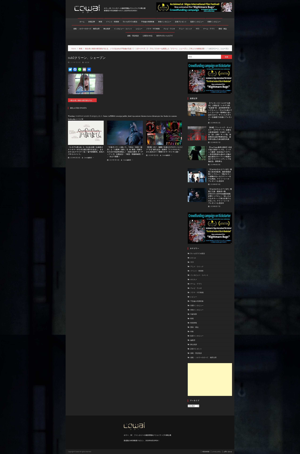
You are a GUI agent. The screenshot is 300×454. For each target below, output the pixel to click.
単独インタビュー (164, 22)
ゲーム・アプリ (209, 29)
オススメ (193, 279)
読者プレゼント (181, 22)
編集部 (192, 340)
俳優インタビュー (214, 22)
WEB (197, 29)
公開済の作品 (147, 36)
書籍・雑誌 (223, 29)
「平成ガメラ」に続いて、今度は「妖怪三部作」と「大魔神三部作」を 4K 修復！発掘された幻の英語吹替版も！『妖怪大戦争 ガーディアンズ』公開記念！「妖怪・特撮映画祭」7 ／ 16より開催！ (125, 151)
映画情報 (193, 323)
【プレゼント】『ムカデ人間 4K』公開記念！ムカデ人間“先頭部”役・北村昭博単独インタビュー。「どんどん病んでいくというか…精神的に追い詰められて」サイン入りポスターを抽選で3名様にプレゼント (220, 111)
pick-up (193, 258)
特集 (192, 331)
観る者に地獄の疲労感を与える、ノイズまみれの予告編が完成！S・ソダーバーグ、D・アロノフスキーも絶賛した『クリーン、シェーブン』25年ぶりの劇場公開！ (84, 100)
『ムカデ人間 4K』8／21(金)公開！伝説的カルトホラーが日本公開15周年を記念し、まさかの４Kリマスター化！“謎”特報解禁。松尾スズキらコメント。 (86, 150)
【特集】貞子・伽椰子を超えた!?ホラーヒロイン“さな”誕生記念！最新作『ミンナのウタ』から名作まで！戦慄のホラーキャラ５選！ (164, 149)
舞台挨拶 (106, 29)
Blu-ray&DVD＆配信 (130, 22)
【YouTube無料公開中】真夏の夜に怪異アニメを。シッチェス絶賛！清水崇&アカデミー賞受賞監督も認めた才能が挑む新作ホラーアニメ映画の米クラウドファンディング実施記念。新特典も (220, 154)
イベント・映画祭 (112, 22)
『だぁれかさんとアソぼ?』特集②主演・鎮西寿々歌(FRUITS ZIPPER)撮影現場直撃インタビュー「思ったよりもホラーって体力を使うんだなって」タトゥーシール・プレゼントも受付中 (220, 196)
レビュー (139, 29)
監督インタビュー (197, 22)
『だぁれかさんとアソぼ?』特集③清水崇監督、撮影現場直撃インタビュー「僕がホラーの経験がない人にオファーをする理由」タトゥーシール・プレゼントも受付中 (220, 175)
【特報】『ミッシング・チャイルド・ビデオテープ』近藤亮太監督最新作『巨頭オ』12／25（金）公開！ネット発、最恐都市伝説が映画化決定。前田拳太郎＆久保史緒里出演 (220, 133)
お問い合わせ (228, 452)
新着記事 (91, 22)
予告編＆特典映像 (147, 22)
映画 (100, 22)
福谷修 (87, 62)
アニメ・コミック (185, 29)
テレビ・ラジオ (169, 29)
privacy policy (216, 452)
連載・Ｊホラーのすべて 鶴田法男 (86, 29)
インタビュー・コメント (123, 29)
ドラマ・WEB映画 (153, 29)
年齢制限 (193, 314)
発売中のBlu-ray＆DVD (164, 36)
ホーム (82, 22)
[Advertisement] (210, 379)
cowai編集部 (88, 158)
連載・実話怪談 (133, 36)
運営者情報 (205, 452)
